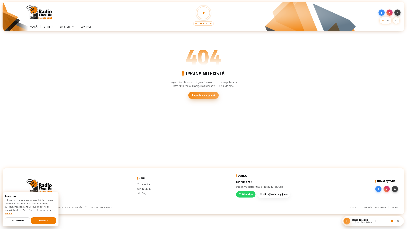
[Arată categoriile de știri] (53, 26)
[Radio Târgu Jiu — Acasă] (38, 12)
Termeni (394, 207)
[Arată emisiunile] (73, 26)
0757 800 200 (244, 182)
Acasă (33, 26)
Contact (86, 26)
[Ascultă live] (203, 12)
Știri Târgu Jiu (144, 188)
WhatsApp (247, 194)
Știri (47, 26)
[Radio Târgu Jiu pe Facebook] (381, 12)
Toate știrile (143, 184)
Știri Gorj (141, 193)
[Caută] (396, 20)
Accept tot (43, 220)
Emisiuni (65, 26)
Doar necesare (17, 220)
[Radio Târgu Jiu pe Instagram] (389, 12)
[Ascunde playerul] (398, 221)
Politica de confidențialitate (374, 207)
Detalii (8, 213)
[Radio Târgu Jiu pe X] (397, 12)
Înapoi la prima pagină (203, 95)
